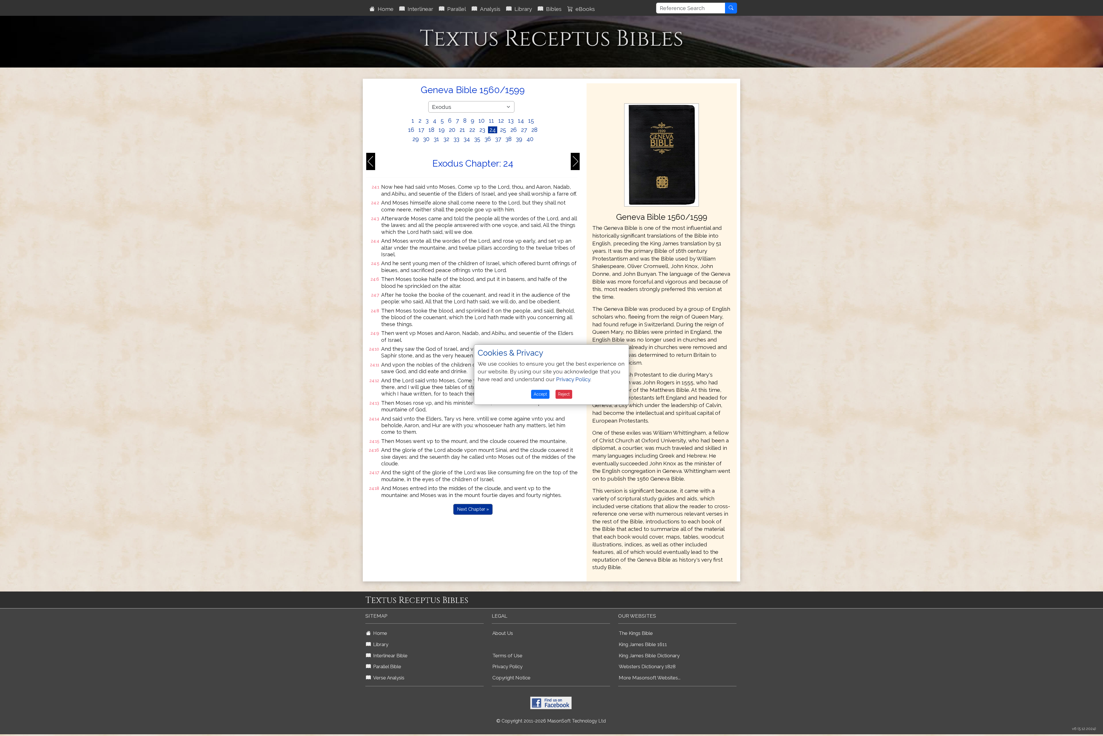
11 (491, 120)
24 (492, 129)
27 (524, 129)
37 (498, 139)
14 (520, 120)
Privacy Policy (507, 666)
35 (477, 139)
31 (436, 139)
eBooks (584, 9)
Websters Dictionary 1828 (647, 666)
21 (462, 129)
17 (421, 129)
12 (501, 120)
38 (508, 139)
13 (511, 120)
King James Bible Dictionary (649, 655)
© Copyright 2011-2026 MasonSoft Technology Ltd (551, 721)
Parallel (455, 9)
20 (452, 129)
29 (415, 139)
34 (466, 139)
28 (534, 129)
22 (472, 129)
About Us (502, 633)
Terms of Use (507, 655)
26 (513, 129)
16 (411, 129)
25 (503, 129)
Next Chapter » (473, 509)
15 (531, 120)
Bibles (552, 9)
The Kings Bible (636, 633)
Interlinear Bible (389, 655)
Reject (564, 394)
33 (456, 139)
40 (530, 139)
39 (519, 139)
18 (431, 129)
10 (481, 120)
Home (384, 9)
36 (487, 139)
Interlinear (419, 9)
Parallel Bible (386, 666)
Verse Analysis (387, 678)
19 (441, 129)
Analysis (488, 9)
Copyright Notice (511, 678)
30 (426, 139)
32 (446, 139)
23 (482, 129)
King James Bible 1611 (643, 644)
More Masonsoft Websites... (649, 678)
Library (522, 9)
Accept (540, 394)
